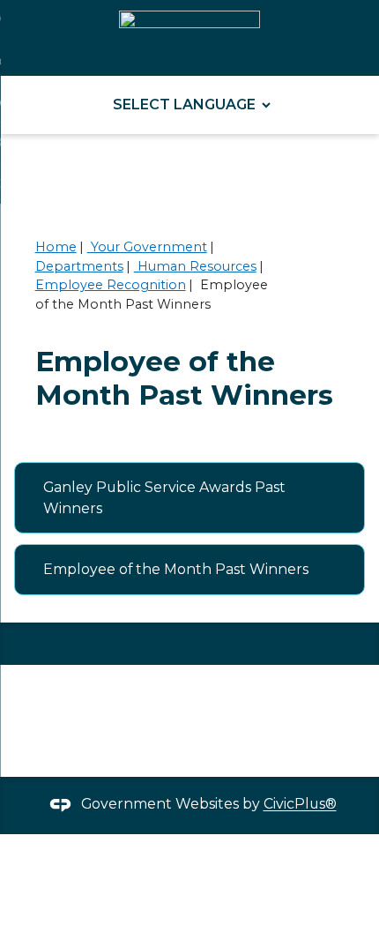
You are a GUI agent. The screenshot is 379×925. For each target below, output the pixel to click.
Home (56, 247)
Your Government (147, 247)
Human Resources (195, 266)
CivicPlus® (300, 804)
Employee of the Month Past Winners (175, 569)
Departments (79, 266)
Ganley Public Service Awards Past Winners (164, 498)
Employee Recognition (110, 285)
